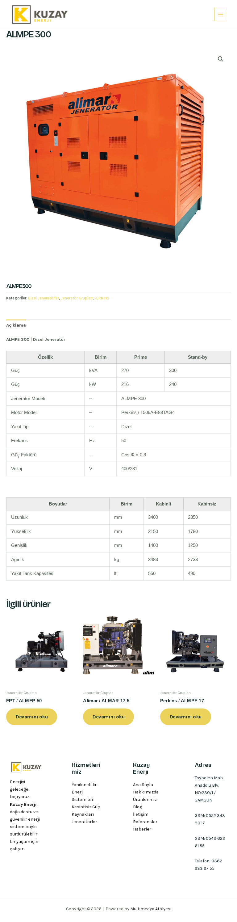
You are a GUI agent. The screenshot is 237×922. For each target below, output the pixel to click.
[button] (220, 59)
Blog (137, 807)
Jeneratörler (84, 821)
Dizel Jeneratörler (43, 298)
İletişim (140, 814)
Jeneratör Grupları (77, 298)
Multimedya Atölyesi (150, 908)
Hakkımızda (146, 792)
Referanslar (145, 821)
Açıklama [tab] (16, 325)
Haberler (142, 829)
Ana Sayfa (143, 784)
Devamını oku (31, 717)
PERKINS (101, 298)
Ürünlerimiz (145, 799)
